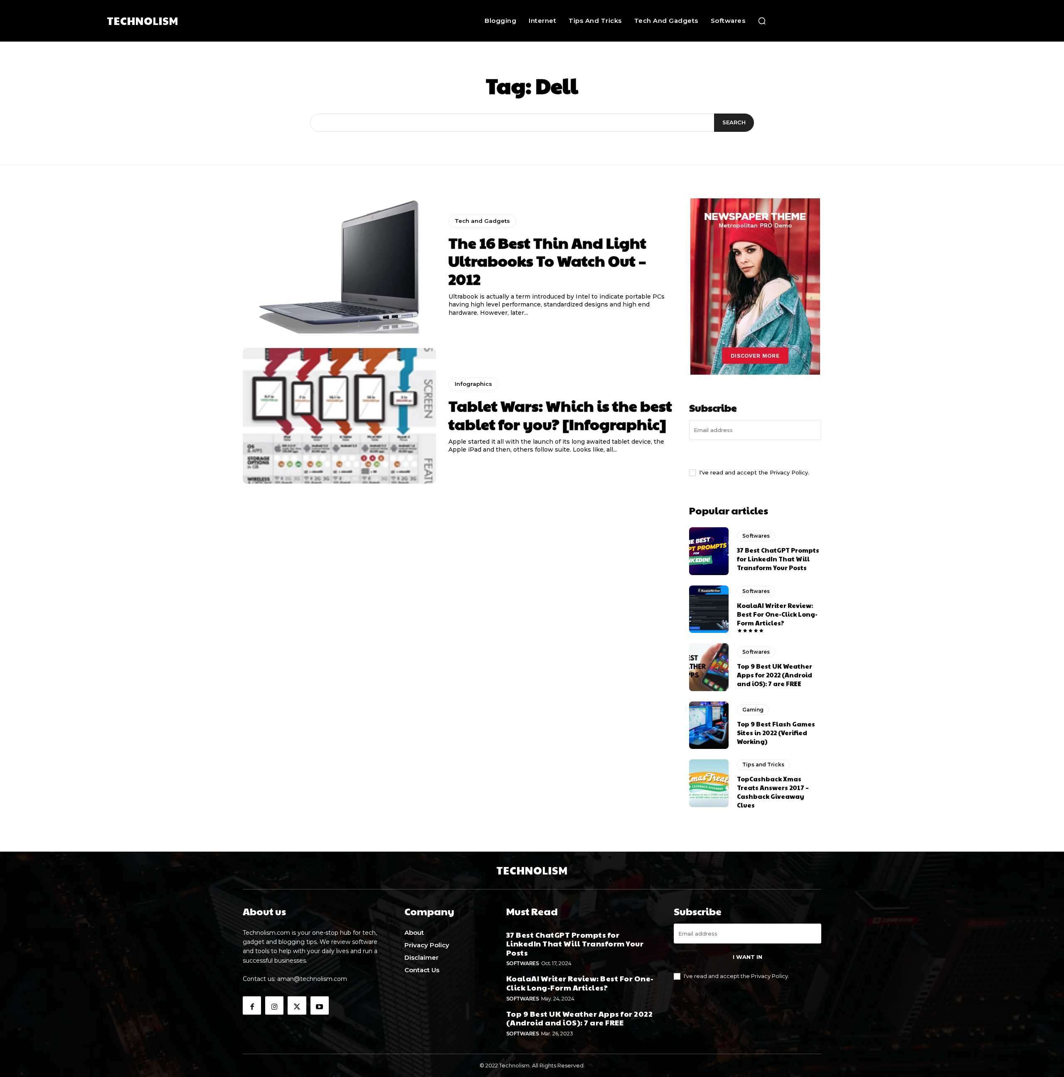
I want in (755, 453)
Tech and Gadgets (482, 220)
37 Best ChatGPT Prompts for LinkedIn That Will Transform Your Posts (778, 559)
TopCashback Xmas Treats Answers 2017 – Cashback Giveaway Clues (773, 791)
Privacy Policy (789, 472)
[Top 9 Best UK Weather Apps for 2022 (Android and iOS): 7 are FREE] (709, 667)
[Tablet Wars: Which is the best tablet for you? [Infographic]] (339, 416)
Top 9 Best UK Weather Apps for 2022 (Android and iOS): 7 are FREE (774, 675)
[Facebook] (252, 1005)
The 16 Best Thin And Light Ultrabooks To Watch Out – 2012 (547, 260)
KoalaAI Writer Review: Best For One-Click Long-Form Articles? (777, 614)
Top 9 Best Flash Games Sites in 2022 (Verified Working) (776, 732)
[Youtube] (319, 1005)
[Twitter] (297, 1005)
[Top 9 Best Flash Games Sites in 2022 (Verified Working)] (709, 725)
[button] (762, 20)
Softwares (756, 536)
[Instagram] (274, 1005)
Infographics (473, 383)
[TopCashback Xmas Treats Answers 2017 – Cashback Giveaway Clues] (709, 783)
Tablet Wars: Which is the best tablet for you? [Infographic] (560, 414)
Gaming (753, 709)
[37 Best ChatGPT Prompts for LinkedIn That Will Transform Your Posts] (709, 551)
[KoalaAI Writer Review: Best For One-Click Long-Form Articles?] (709, 609)
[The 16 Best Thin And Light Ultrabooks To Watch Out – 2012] (339, 266)
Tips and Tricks (763, 764)
